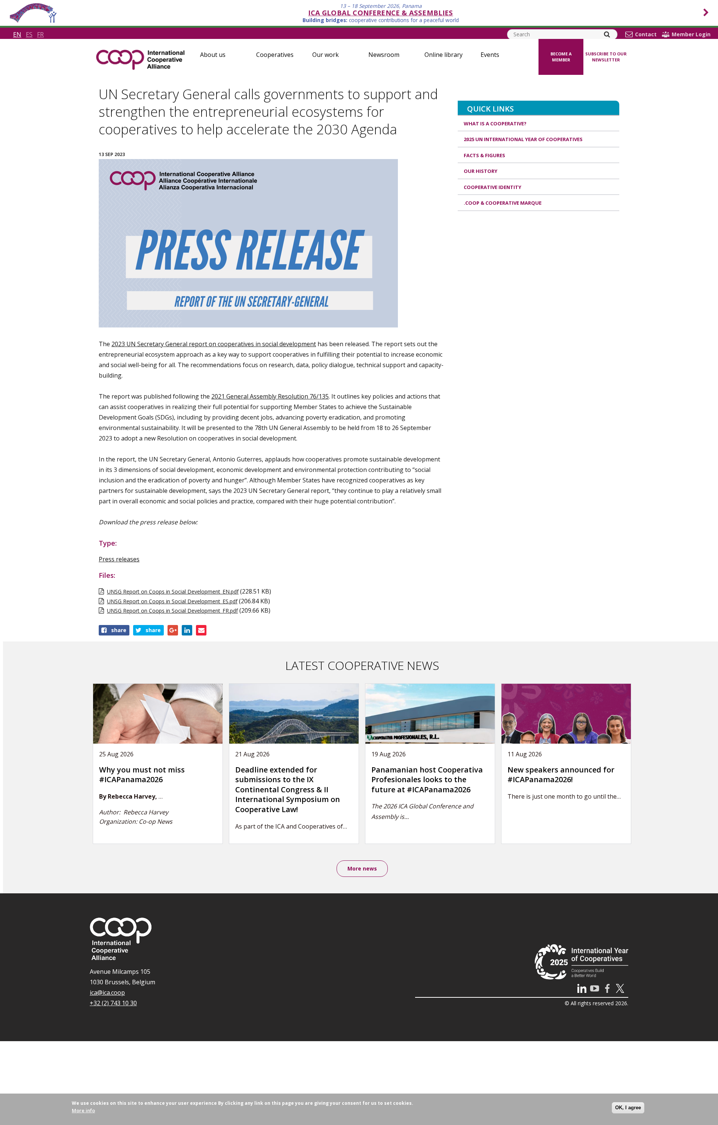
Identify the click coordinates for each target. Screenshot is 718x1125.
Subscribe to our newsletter (606, 57)
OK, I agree (628, 1107)
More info (83, 1110)
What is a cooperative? (495, 123)
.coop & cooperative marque (502, 202)
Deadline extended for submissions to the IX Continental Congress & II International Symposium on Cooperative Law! (287, 789)
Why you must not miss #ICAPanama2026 (142, 775)
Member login (691, 34)
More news (362, 868)
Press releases (119, 559)
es (29, 34)
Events (490, 55)
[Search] (606, 34)
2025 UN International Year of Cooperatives (523, 139)
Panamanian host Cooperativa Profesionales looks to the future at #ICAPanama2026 (427, 780)
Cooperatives (275, 55)
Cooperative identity (492, 187)
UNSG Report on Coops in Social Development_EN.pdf (173, 591)
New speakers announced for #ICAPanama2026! (560, 775)
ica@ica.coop (107, 992)
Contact (646, 34)
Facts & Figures (484, 155)
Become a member (561, 57)
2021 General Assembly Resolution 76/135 (270, 396)
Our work (325, 55)
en (17, 34)
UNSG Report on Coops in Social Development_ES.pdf (172, 601)
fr (40, 34)
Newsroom (383, 55)
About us (212, 55)
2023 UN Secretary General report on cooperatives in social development (213, 344)
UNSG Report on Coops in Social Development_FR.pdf (172, 610)
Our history (480, 171)
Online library (443, 55)
